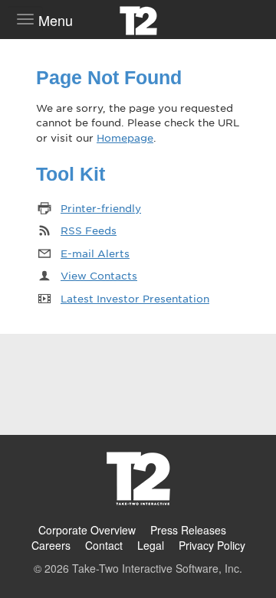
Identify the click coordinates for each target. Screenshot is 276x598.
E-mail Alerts (95, 253)
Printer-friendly (101, 207)
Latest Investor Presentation (135, 298)
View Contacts (99, 275)
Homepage (125, 137)
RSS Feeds (89, 230)
